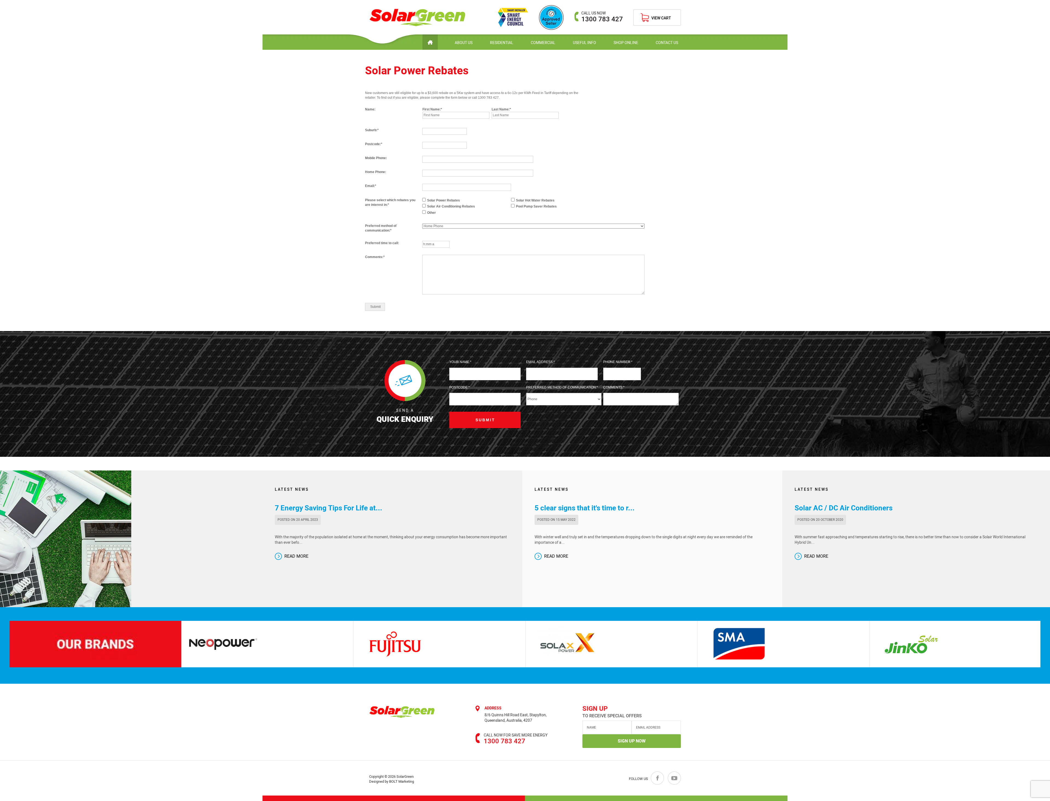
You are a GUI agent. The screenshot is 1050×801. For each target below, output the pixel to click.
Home (430, 42)
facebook (657, 778)
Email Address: (539, 362)
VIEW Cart (661, 18)
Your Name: (459, 362)
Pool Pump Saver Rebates (536, 206)
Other (431, 213)
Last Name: (501, 109)
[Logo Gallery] (197, 644)
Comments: (374, 257)
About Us (463, 43)
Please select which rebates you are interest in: (390, 202)
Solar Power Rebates (443, 200)
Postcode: (373, 144)
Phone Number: (617, 362)
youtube (674, 778)
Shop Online (626, 43)
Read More (296, 556)
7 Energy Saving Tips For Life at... (328, 508)
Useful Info (584, 43)
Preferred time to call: (382, 243)
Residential (501, 43)
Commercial (543, 43)
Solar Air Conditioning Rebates (451, 206)
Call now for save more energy (515, 735)
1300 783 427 (602, 17)
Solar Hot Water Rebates (535, 200)
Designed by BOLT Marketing (391, 781)
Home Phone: (375, 172)
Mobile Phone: (376, 158)
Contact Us (667, 43)
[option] (197, 644)
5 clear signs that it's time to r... (585, 508)
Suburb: (371, 130)
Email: (370, 186)
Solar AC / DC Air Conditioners (843, 508)
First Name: (431, 109)
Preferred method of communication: (380, 228)
